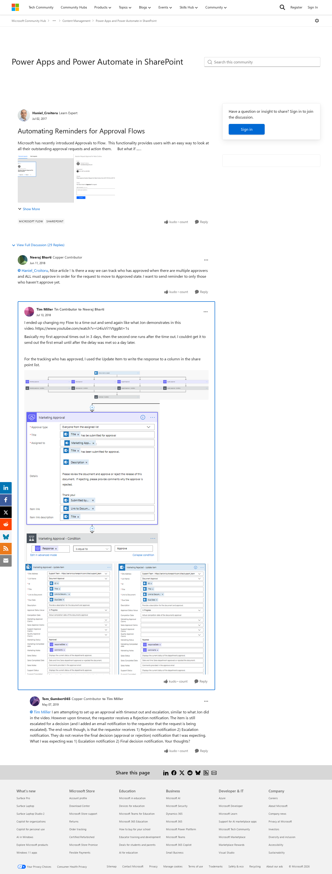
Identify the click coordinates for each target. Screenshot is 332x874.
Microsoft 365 (174, 821)
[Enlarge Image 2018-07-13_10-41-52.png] (92, 481)
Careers (273, 798)
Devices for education (132, 806)
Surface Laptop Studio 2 (30, 813)
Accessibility (276, 845)
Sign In (313, 7)
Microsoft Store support (83, 813)
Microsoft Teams (175, 837)
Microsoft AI (173, 798)
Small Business (174, 852)
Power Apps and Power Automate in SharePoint (126, 21)
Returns (74, 821)
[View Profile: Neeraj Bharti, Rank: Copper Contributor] (22, 260)
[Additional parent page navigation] (54, 20)
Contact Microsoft (132, 866)
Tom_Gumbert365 (56, 698)
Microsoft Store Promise (83, 845)
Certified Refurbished (81, 837)
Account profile (78, 798)
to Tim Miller (112, 698)
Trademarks (216, 866)
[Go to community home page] (15, 7)
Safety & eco (236, 866)
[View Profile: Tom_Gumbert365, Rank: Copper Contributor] (35, 701)
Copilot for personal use (31, 829)
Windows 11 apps (27, 852)
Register (296, 7)
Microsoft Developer (231, 806)
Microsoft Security (176, 806)
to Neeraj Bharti (91, 309)
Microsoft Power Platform (181, 829)
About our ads (274, 866)
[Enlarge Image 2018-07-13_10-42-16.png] (116, 619)
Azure (222, 798)
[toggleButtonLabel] (317, 20)
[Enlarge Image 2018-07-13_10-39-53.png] (116, 385)
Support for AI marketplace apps (238, 821)
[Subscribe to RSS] (206, 772)
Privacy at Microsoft (280, 821)
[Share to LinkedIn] (165, 772)
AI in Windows (25, 837)
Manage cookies (173, 866)
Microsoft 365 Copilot (179, 845)
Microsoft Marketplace (232, 837)
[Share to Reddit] (189, 772)
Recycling (255, 866)
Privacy (153, 866)
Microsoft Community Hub (29, 21)
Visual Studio (226, 852)
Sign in (247, 129)
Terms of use (195, 866)
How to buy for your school (134, 829)
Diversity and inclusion (282, 837)
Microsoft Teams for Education (137, 813)
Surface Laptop (25, 806)
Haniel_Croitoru (45, 113)
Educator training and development (140, 837)
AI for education (128, 852)
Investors (274, 829)
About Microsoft (278, 806)
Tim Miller (44, 309)
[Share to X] (181, 772)
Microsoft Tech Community (234, 829)
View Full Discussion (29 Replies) (40, 244)
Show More (31, 209)
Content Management (76, 21)
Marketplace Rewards (232, 845)
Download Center (79, 806)
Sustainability (277, 852)
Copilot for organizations (31, 821)
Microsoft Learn (228, 813)
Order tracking (77, 829)
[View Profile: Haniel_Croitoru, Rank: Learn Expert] (24, 115)
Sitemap (111, 866)
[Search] (282, 7)
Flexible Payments (79, 852)
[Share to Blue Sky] (198, 772)
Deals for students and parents (137, 845)
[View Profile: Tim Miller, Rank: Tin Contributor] (29, 312)
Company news (277, 813)
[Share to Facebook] (173, 772)
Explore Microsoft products (32, 845)
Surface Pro (23, 798)
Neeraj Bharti (41, 257)
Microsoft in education (132, 798)
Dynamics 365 (174, 813)
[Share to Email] (214, 772)
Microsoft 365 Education (133, 821)
